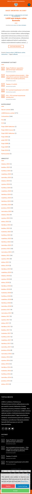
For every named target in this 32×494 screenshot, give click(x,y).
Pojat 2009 (4, 147)
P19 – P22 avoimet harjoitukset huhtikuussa (15, 96)
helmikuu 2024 (5, 194)
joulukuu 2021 (5, 248)
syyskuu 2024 (5, 184)
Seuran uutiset (9, 15)
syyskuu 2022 (5, 218)
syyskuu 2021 (5, 259)
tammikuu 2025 (6, 177)
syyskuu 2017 (5, 320)
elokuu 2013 (5, 384)
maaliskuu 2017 (6, 340)
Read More (24, 481)
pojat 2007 (4, 140)
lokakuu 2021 (5, 255)
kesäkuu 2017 (5, 330)
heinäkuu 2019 (5, 269)
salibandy (15, 54)
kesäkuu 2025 (5, 167)
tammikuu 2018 (6, 306)
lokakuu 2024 (5, 181)
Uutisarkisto (16, 16)
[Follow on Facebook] (3, 428)
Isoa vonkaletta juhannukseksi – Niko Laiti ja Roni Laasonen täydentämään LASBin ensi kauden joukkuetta (17, 76)
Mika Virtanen (22, 25)
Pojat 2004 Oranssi (7, 130)
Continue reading (16, 46)
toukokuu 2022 (6, 231)
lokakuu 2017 (5, 316)
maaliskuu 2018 (6, 299)
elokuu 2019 (5, 265)
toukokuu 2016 (6, 370)
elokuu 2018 (5, 282)
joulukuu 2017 (5, 309)
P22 (2, 120)
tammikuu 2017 (6, 347)
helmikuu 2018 (5, 303)
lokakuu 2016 (5, 357)
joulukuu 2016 (5, 350)
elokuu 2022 (5, 221)
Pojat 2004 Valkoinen (7, 126)
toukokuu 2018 (6, 292)
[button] (29, 4)
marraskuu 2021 (6, 252)
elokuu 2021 (5, 262)
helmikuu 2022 (5, 242)
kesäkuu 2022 (5, 228)
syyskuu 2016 (5, 360)
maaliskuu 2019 (6, 272)
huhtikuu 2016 (5, 374)
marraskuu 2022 (6, 211)
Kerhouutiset (5, 153)
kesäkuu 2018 (5, 289)
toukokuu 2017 (6, 333)
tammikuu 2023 (6, 204)
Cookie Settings (22, 486)
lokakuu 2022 (5, 214)
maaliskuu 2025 (6, 174)
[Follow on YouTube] (12, 428)
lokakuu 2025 (5, 164)
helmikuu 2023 (5, 201)
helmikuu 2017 (5, 343)
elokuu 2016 (5, 364)
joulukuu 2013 (5, 381)
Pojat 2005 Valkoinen (7, 133)
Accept (15, 490)
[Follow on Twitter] (9, 428)
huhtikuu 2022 (5, 235)
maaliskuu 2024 (6, 191)
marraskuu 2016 (6, 353)
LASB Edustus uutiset (21, 15)
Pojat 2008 (4, 143)
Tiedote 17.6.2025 (11, 84)
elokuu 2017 (5, 323)
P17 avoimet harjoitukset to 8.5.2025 (17, 90)
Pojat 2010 (4, 150)
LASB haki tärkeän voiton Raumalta (16, 19)
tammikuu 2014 (6, 377)
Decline (8, 486)
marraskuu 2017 (6, 313)
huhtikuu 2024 (5, 187)
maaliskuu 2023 (6, 197)
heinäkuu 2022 (5, 225)
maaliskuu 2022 (6, 238)
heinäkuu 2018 (5, 286)
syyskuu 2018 (5, 279)
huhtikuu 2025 (5, 170)
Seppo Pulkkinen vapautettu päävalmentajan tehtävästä (14, 68)
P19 (2, 123)
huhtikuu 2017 (5, 336)
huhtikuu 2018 (5, 296)
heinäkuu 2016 (5, 367)
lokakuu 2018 (5, 275)
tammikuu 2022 (6, 245)
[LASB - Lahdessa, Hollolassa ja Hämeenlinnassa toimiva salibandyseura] (16, 5)
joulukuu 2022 (5, 208)
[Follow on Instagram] (6, 428)
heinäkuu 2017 (5, 326)
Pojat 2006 (4, 136)
